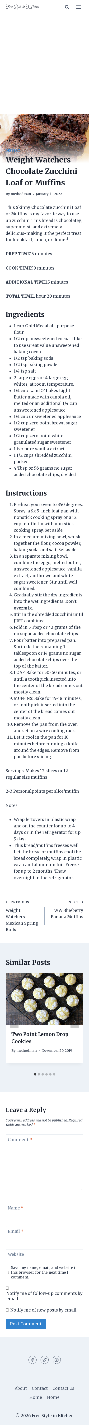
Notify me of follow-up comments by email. (44, 1296)
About (21, 1388)
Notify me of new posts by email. (43, 1310)
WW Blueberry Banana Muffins (67, 909)
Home (35, 1397)
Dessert (13, 150)
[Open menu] (78, 7)
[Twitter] (45, 1360)
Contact (40, 1388)
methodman (21, 194)
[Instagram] (57, 1360)
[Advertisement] (44, 67)
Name (15, 1208)
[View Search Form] (67, 7)
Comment (20, 1139)
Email (15, 1231)
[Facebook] (32, 1360)
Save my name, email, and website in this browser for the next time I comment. (44, 1272)
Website (16, 1254)
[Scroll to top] (77, 1418)
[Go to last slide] (14, 1021)
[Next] (74, 1021)
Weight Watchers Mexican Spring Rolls (22, 916)
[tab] (35, 1074)
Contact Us (63, 1388)
